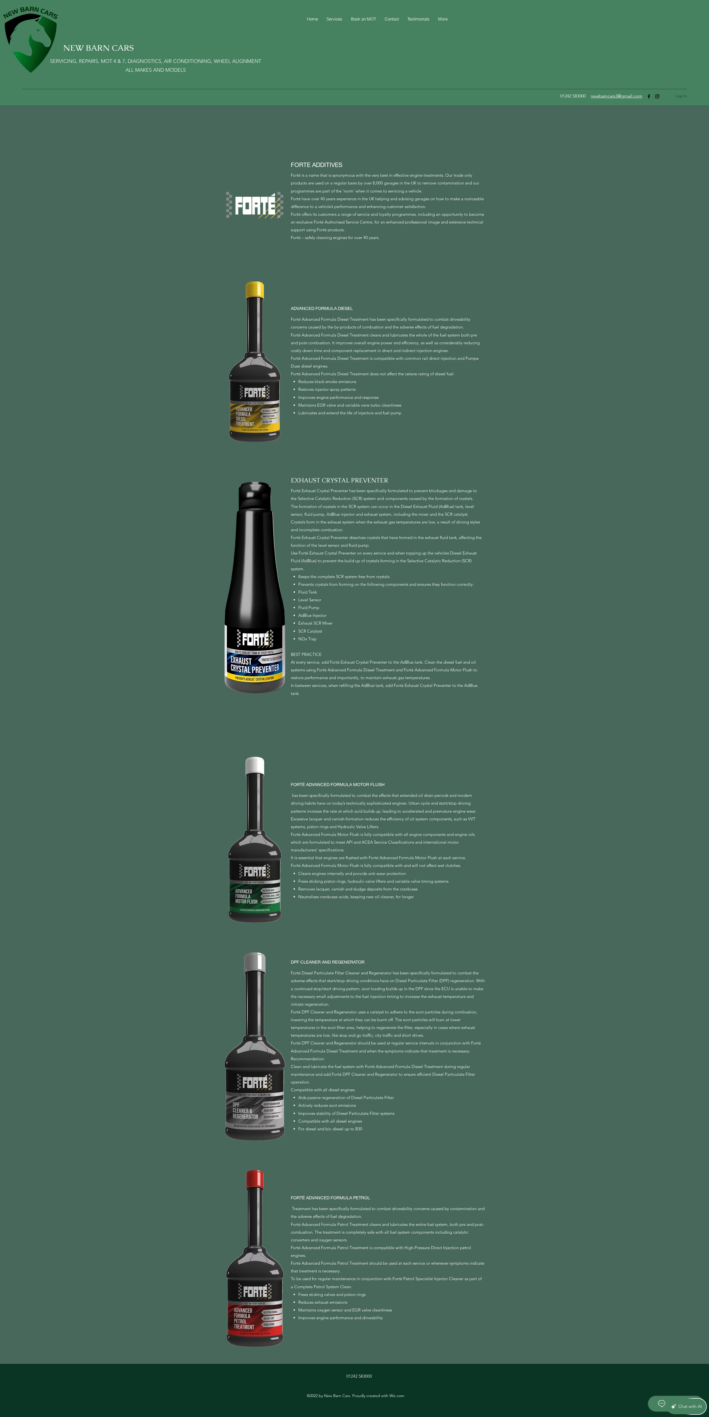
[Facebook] (649, 96)
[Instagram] (657, 96)
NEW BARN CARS (98, 47)
